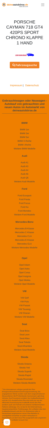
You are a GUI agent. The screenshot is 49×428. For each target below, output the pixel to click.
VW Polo (24, 301)
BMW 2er (24, 133)
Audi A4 (24, 170)
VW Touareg (24, 309)
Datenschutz (32, 85)
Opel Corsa (24, 272)
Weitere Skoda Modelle (24, 383)
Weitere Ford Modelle (24, 214)
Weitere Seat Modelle (24, 350)
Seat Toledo (24, 342)
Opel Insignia (24, 276)
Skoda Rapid (24, 375)
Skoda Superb (24, 371)
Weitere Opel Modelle (24, 284)
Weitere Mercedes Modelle (24, 247)
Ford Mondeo (24, 211)
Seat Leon (25, 334)
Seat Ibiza (24, 331)
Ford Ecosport (24, 195)
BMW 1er (24, 129)
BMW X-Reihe (24, 141)
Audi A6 (24, 174)
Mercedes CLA (24, 236)
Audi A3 (24, 166)
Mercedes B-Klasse (24, 228)
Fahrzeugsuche (26, 65)
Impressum (16, 85)
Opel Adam (24, 265)
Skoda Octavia (24, 364)
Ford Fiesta (24, 199)
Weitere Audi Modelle (24, 181)
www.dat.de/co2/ (15, 422)
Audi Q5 (24, 178)
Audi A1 (24, 162)
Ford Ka (24, 207)
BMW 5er (24, 137)
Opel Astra (24, 269)
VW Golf (25, 298)
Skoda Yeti (24, 367)
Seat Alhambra (24, 346)
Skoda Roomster (24, 379)
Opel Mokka (24, 280)
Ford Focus (24, 203)
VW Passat (24, 305)
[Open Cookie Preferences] (6, 422)
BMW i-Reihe (24, 145)
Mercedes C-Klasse (24, 232)
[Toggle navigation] (43, 4)
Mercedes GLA (24, 244)
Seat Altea (25, 338)
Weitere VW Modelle (24, 317)
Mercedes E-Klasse (24, 240)
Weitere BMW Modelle (24, 148)
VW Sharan (24, 313)
